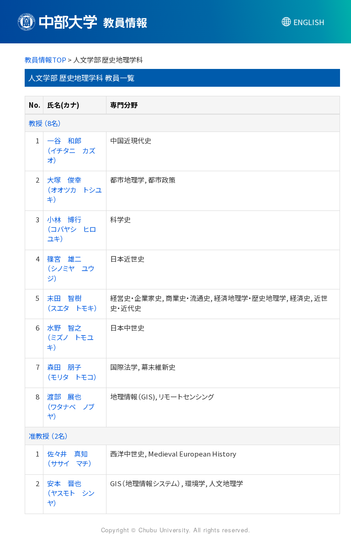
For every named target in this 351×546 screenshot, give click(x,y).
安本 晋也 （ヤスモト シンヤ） (70, 493)
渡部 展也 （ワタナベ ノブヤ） (70, 406)
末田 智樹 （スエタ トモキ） (72, 302)
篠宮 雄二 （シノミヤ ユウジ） (71, 268)
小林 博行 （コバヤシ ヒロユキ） (71, 229)
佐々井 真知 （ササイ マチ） (69, 458)
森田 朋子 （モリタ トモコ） (72, 371)
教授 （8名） (45, 123)
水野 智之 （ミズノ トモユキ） (70, 337)
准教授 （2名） (49, 436)
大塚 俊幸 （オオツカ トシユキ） (74, 189)
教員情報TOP (45, 59)
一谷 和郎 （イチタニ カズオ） (71, 150)
